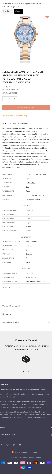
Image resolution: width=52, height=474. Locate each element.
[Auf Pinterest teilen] (16, 287)
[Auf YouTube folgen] (20, 445)
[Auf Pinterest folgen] (14, 445)
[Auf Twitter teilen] (13, 287)
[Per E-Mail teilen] (20, 287)
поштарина (15, 89)
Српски (35, 452)
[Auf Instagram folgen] (7, 445)
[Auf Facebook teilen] (10, 287)
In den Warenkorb (26, 108)
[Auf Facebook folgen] (1, 445)
